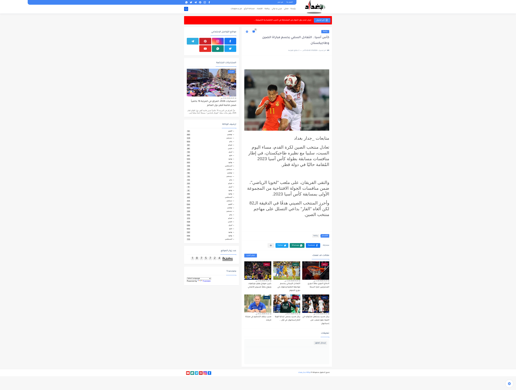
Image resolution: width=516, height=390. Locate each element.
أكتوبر (230, 131)
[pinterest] (200, 2)
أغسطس (228, 166)
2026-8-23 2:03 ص (227, 98)
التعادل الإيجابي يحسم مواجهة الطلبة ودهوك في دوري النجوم (288, 287)
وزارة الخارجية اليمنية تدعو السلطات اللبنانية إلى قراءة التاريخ (285, 20)
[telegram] (195, 2)
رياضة (267, 9)
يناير (230, 142)
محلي (286, 9)
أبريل (230, 152)
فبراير (230, 145)
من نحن (280, 2)
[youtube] (205, 48)
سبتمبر (229, 170)
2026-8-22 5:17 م (292, 314)
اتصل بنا (289, 2)
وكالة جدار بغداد (304, 372)
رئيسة (293, 9)
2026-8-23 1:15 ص (262, 281)
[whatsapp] (186, 2)
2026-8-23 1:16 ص (291, 281)
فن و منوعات (236, 9)
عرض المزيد (250, 255)
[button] (313, 245)
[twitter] (191, 2)
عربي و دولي (277, 9)
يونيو (230, 159)
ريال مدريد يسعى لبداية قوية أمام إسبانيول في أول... (287, 318)
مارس (230, 149)
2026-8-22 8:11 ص (262, 314)
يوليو (230, 163)
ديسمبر (229, 138)
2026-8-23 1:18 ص (320, 281)
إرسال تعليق (320, 343)
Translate (207, 281)
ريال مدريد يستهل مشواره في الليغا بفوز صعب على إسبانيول (315, 320)
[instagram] (204, 2)
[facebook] (209, 2)
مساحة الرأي (249, 9)
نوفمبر (229, 135)
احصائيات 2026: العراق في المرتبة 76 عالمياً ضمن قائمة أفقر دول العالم (213, 103)
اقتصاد (260, 9)
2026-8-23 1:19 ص (320, 314)
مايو (230, 156)
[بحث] (186, 9)
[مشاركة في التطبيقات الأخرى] (271, 245)
